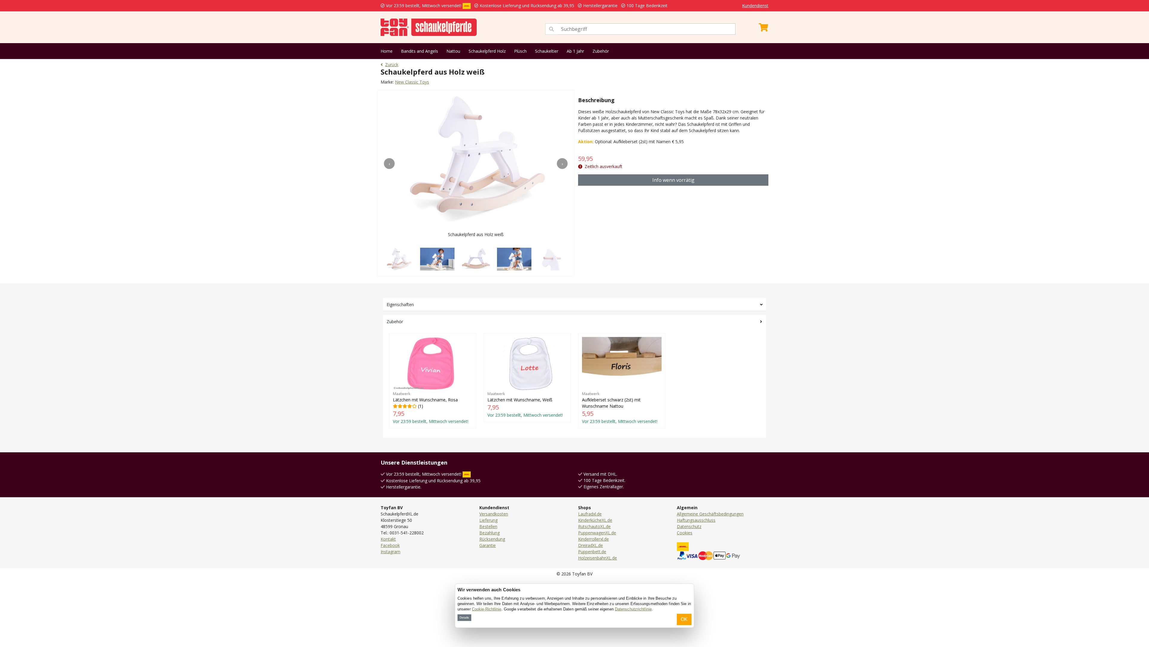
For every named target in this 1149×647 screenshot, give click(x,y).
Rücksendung (492, 539)
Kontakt (388, 539)
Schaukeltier (546, 51)
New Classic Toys (412, 82)
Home (387, 51)
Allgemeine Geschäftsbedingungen (710, 514)
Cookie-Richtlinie (486, 609)
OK (684, 619)
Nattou (453, 51)
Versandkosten (493, 514)
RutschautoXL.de (594, 526)
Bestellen (488, 526)
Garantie (487, 545)
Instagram (390, 551)
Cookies (684, 533)
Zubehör (600, 51)
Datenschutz (689, 526)
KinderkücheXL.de (595, 520)
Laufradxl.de (590, 514)
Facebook (390, 545)
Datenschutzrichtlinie (633, 609)
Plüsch (520, 51)
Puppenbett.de (592, 551)
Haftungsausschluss (696, 520)
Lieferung (488, 520)
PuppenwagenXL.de (597, 533)
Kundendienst (755, 5)
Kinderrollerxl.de (593, 539)
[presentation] (389, 163)
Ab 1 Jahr (575, 51)
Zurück (391, 64)
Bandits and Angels (419, 51)
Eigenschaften (400, 304)
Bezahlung (489, 533)
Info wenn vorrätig (673, 180)
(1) (430, 407)
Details (464, 617)
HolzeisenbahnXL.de (597, 558)
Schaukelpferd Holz (487, 51)
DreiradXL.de (590, 545)
